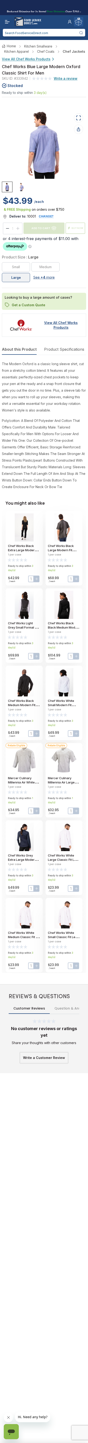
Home (11, 46)
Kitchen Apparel (16, 51)
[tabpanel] (44, 425)
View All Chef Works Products (26, 59)
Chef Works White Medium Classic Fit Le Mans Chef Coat (23, 937)
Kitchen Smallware (38, 46)
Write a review (65, 78)
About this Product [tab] (19, 349)
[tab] (7, 187)
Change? (46, 216)
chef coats (45, 51)
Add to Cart (40, 228)
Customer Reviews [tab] (29, 1008)
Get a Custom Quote (28, 305)
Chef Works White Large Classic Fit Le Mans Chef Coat (62, 859)
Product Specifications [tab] (64, 349)
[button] (69, 21)
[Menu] (6, 21)
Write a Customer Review (44, 1058)
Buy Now (77, 228)
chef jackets (74, 51)
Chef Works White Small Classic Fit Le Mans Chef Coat (61, 937)
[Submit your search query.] (81, 32)
